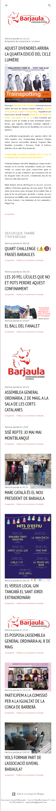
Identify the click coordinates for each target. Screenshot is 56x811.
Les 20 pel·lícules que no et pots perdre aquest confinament (27, 282)
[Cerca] (49, 5)
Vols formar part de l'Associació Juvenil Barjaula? (23, 763)
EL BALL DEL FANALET (22, 326)
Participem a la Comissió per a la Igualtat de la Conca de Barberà (26, 701)
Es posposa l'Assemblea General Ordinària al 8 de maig (27, 641)
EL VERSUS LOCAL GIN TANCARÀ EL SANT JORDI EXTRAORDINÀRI (24, 591)
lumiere (36, 41)
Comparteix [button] (9, 214)
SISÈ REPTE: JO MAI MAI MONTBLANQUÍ (23, 435)
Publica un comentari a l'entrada (30, 260)
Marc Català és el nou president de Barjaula (25, 495)
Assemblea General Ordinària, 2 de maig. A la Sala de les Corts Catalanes (26, 401)
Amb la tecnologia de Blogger (30, 794)
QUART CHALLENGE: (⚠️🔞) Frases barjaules (28, 251)
